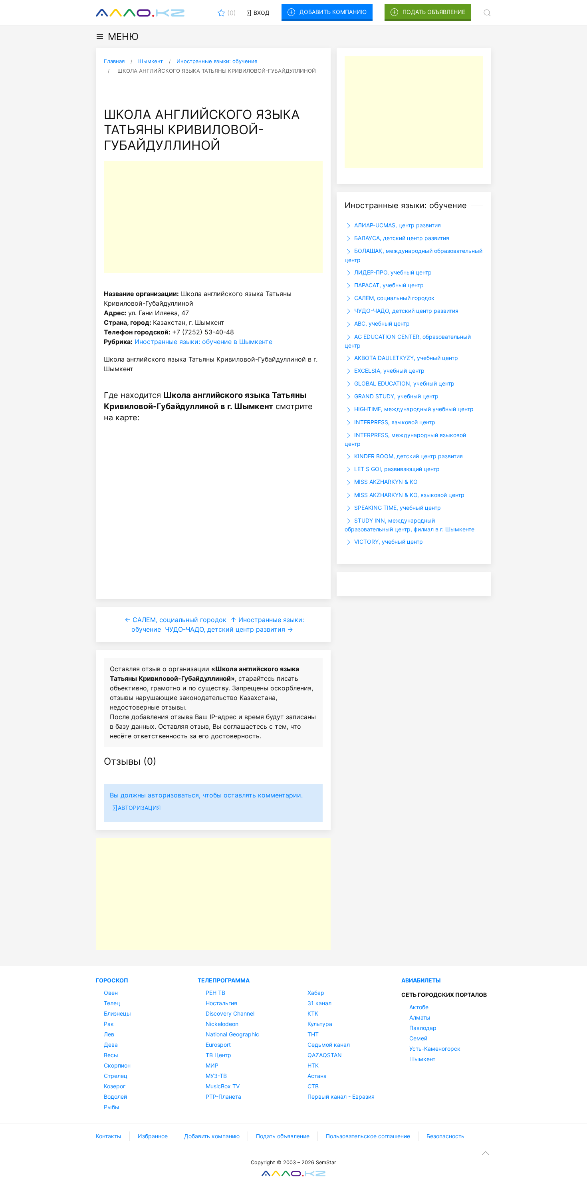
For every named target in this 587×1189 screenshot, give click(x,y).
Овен (111, 992)
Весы (111, 1055)
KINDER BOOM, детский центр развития (408, 456)
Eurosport (218, 1044)
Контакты (108, 1136)
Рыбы (111, 1107)
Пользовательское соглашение (368, 1136)
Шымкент (422, 1059)
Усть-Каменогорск (434, 1048)
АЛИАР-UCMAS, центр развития (397, 225)
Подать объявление (434, 11)
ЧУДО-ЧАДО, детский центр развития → (229, 629)
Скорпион (117, 1065)
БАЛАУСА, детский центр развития (401, 238)
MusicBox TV (223, 1086)
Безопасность (445, 1136)
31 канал (319, 1003)
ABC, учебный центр (381, 323)
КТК (312, 1013)
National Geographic (232, 1034)
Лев (109, 1034)
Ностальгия (221, 1003)
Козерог (114, 1086)
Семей (418, 1038)
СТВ (313, 1086)
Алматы (419, 1017)
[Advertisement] (213, 217)
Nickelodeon (222, 1023)
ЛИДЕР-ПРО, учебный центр (392, 272)
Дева (111, 1044)
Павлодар (422, 1027)
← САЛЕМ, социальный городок (175, 620)
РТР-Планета (223, 1096)
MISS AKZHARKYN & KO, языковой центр (408, 494)
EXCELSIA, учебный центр (388, 370)
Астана (317, 1075)
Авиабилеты (421, 980)
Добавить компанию (333, 11)
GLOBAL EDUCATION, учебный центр (403, 383)
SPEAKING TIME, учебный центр (397, 507)
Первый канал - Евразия (341, 1096)
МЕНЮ (123, 36)
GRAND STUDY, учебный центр (395, 396)
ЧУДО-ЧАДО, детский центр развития (405, 310)
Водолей (115, 1096)
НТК (313, 1065)
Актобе (418, 1007)
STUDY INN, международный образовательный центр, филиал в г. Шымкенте (409, 525)
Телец (112, 1003)
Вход (261, 12)
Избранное (153, 1136)
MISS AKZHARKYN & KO (385, 481)
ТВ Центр (218, 1055)
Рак (109, 1023)
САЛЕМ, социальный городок (393, 297)
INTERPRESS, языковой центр (394, 422)
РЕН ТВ (215, 992)
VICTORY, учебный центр (388, 541)
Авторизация (139, 807)
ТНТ (313, 1034)
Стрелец (115, 1075)
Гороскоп (112, 980)
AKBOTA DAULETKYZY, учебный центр (405, 357)
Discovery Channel (230, 1013)
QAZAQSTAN (324, 1055)
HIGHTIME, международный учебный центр (413, 409)
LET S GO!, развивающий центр (396, 468)
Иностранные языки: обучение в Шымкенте (203, 342)
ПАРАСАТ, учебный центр (388, 285)
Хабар (315, 992)
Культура (319, 1023)
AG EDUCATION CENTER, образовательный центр (408, 341)
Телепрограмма (224, 980)
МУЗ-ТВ (216, 1075)
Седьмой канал (328, 1044)
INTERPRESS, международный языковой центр (405, 439)
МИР (212, 1065)
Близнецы (117, 1013)
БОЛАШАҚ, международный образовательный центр (413, 255)
